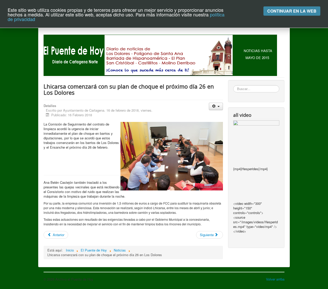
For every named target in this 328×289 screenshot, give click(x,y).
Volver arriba (275, 279)
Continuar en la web (291, 11)
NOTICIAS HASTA (258, 50)
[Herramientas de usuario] (216, 106)
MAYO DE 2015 (257, 57)
